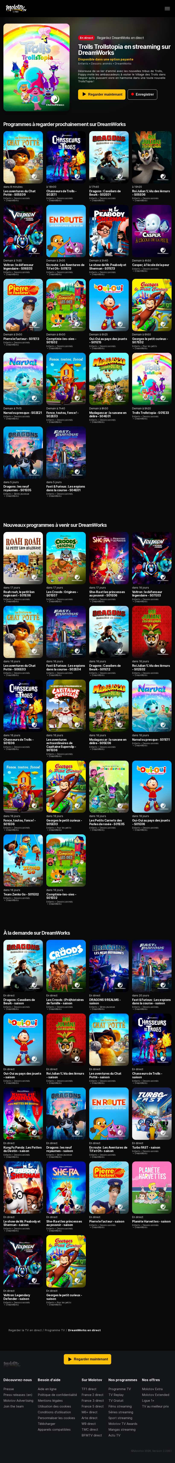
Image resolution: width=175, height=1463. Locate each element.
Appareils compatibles (54, 1429)
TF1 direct (89, 1389)
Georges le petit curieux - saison (64, 1296)
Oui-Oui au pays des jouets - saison (22, 1075)
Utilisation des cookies (54, 1406)
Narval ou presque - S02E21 (22, 413)
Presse (8, 1389)
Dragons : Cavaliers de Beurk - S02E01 (105, 192)
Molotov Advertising (18, 1400)
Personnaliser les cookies (56, 1418)
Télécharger (46, 1424)
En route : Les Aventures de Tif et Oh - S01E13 (65, 266)
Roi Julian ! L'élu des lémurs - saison (65, 1075)
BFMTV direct (92, 1435)
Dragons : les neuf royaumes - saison (59, 1149)
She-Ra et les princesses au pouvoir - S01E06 (107, 593)
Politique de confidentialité (57, 1395)
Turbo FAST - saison (146, 1147)
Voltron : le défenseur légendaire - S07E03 (147, 593)
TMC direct (90, 1429)
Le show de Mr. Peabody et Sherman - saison (22, 1223)
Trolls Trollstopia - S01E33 (150, 413)
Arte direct (90, 1418)
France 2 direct (93, 1395)
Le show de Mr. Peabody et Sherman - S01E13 (107, 266)
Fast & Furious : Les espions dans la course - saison (151, 1001)
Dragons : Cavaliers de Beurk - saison (19, 1001)
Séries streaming (120, 1412)
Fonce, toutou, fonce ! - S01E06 (19, 822)
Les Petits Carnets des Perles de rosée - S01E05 (106, 822)
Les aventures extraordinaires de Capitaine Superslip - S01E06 (61, 745)
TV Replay (116, 1395)
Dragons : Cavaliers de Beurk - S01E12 (105, 667)
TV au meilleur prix (155, 1406)
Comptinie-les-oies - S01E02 (61, 340)
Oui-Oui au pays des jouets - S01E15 (108, 340)
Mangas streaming (122, 1429)
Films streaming (120, 1406)
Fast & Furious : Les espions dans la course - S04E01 (65, 488)
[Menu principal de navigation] (167, 8)
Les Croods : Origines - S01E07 (62, 593)
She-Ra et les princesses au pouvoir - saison (64, 1223)
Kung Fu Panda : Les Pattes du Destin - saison (22, 1149)
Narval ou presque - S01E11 (151, 739)
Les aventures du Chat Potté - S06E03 (19, 667)
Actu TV (114, 1435)
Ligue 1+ (148, 1400)
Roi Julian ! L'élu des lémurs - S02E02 (151, 667)
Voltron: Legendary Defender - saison (16, 1296)
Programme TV (119, 1389)
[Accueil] (16, 8)
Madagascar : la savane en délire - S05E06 (108, 741)
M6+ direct (90, 1412)
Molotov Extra (152, 1389)
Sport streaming (120, 1418)
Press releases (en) (17, 1395)
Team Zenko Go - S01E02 (21, 894)
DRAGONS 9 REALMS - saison (105, 1001)
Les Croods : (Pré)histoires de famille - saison (65, 1001)
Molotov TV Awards (122, 1424)
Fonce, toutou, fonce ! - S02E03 (62, 414)
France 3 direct (93, 1400)
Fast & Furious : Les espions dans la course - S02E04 (65, 667)
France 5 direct (93, 1406)
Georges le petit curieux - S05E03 (64, 822)
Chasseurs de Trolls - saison (147, 1075)
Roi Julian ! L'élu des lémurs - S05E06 (151, 192)
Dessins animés (101, 63)
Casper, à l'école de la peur (150, 265)
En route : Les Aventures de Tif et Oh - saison (108, 1149)
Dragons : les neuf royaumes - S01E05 (17, 488)
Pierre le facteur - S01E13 (21, 339)
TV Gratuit (116, 1400)
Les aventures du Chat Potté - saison (105, 1075)
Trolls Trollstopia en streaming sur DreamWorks (124, 49)
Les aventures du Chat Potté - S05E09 (19, 192)
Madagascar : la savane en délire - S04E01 (108, 414)
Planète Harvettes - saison (151, 1221)
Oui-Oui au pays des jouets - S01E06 (151, 822)
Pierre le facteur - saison (106, 1221)
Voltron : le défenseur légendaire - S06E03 (18, 266)
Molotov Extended (155, 1395)
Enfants (83, 63)
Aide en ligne (47, 1389)
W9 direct (89, 1424)
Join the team (13, 1406)
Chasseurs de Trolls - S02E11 (61, 192)
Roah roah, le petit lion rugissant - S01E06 (18, 593)
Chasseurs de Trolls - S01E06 (18, 741)
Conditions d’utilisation (54, 1412)
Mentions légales (50, 1400)
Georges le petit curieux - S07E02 (150, 340)
